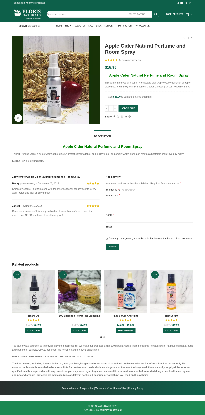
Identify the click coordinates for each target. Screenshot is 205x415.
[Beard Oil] (33, 291)
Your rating (112, 190)
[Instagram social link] (178, 3)
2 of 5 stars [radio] (126, 190)
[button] (33, 330)
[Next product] (191, 38)
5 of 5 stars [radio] (133, 190)
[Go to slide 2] (104, 337)
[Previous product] (184, 38)
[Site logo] (27, 14)
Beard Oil (33, 316)
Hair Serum (171, 316)
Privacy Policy (136, 388)
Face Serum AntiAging (126, 316)
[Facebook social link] (174, 3)
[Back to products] (187, 38)
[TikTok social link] (189, 3)
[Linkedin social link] (126, 117)
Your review (113, 195)
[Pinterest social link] (186, 3)
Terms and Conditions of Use (110, 388)
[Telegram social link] (130, 117)
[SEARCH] (155, 14)
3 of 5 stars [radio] (128, 190)
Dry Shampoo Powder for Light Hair (79, 316)
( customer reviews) (130, 60)
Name (110, 215)
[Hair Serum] (171, 291)
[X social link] (118, 117)
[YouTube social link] (182, 3)
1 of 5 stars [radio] (123, 190)
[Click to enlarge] (18, 118)
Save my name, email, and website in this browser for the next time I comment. (151, 238)
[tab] (102, 134)
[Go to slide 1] (101, 337)
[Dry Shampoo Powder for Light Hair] (79, 291)
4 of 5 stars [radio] (131, 190)
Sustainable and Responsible (77, 388)
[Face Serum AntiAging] (125, 291)
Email (109, 226)
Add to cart (128, 108)
